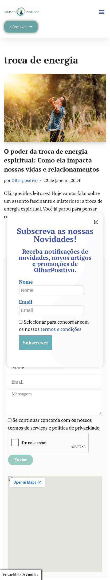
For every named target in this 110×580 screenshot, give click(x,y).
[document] (55, 290)
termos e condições (61, 329)
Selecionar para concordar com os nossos (54, 325)
